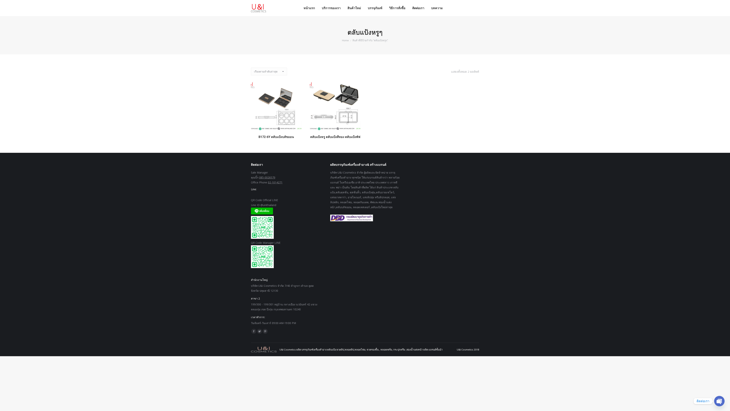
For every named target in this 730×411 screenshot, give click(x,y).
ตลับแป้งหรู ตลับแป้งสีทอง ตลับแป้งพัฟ (335, 137)
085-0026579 (267, 177)
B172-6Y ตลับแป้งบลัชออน (276, 137)
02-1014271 (275, 182)
